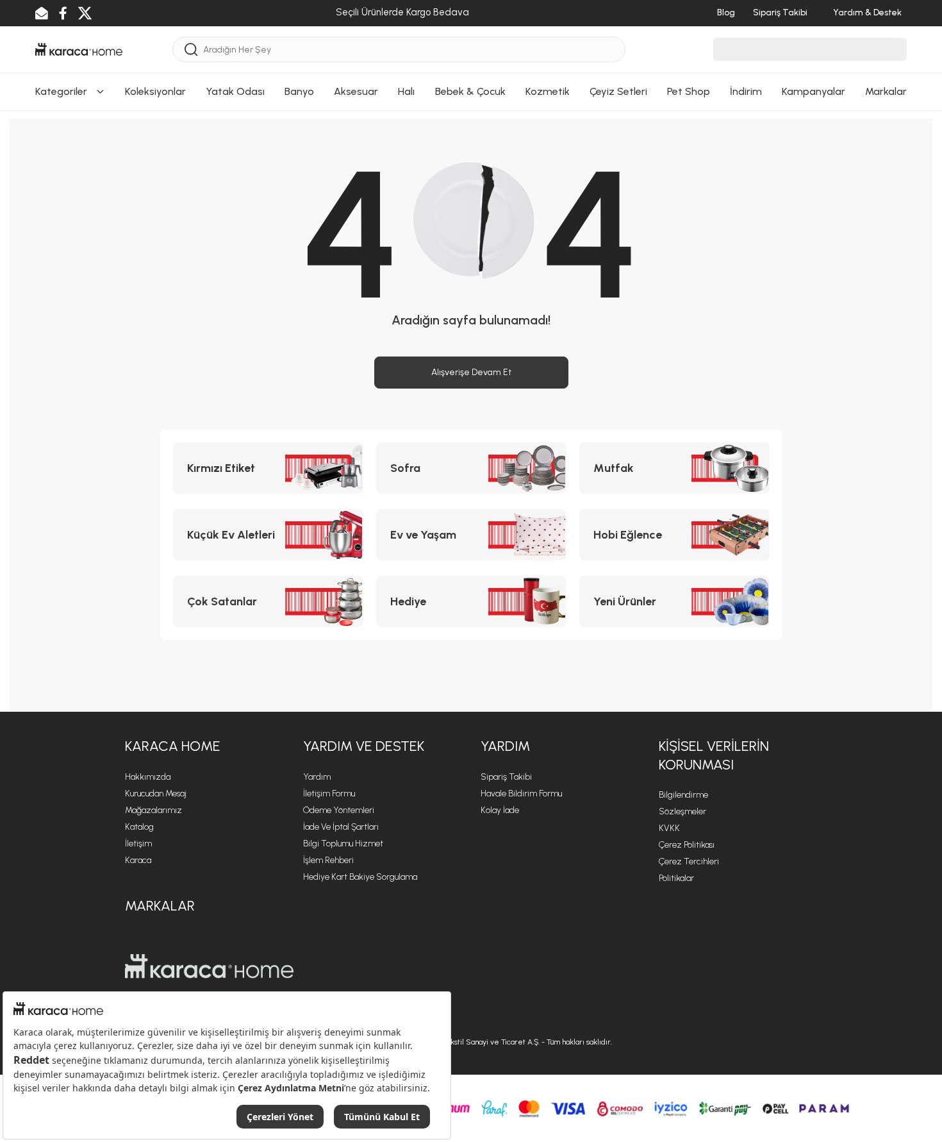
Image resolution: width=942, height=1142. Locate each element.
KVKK (669, 828)
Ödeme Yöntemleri (338, 810)
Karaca (138, 860)
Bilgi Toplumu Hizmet (343, 843)
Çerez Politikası (687, 844)
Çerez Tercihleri (689, 861)
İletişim (138, 843)
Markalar (160, 905)
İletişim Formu (329, 793)
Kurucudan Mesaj (155, 793)
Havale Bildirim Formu (521, 793)
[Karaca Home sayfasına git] (209, 966)
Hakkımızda (147, 776)
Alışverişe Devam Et (471, 372)
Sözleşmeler (682, 811)
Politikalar (676, 878)
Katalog (139, 826)
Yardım (317, 776)
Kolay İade (500, 810)
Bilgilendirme (683, 794)
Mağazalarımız (153, 810)
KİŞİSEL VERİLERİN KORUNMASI (714, 755)
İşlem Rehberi (328, 860)
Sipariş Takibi (506, 776)
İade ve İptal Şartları (341, 826)
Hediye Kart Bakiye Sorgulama (360, 876)
